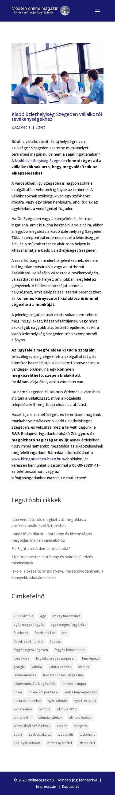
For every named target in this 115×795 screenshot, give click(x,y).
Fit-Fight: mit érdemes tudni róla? (40, 548)
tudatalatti (65, 734)
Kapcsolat (70, 786)
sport (18, 734)
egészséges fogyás (29, 624)
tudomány (87, 734)
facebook (21, 633)
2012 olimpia (23, 616)
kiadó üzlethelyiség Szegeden (41, 160)
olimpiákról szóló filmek (32, 726)
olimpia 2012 (67, 709)
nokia (18, 692)
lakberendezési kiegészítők (34, 683)
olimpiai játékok (50, 717)
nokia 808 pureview (43, 692)
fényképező (90, 658)
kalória (37, 667)
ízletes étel (87, 743)
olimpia (44, 709)
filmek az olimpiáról (29, 641)
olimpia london (80, 717)
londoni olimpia (74, 683)
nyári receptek (85, 700)
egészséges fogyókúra (68, 624)
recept (62, 726)
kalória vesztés (60, 667)
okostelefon (23, 709)
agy (43, 616)
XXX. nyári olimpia (27, 743)
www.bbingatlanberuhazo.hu (36, 458)
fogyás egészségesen (31, 650)
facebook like (45, 633)
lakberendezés (25, 675)
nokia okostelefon (27, 700)
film (64, 633)
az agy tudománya (66, 616)
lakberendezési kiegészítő (63, 675)
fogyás (55, 641)
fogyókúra (21, 658)
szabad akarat (40, 734)
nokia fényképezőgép (81, 692)
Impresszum (46, 786)
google (19, 667)
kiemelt (83, 667)
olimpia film (23, 717)
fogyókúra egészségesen (55, 658)
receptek (80, 726)
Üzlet (40, 127)
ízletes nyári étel (59, 743)
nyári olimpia (58, 700)
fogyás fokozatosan (70, 650)
